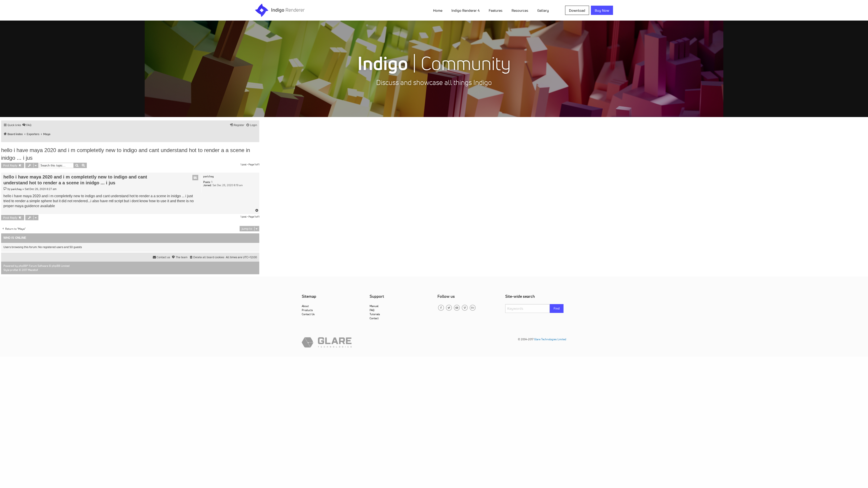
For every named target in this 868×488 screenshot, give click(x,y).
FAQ (372, 310)
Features (495, 10)
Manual (374, 306)
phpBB (23, 266)
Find (557, 308)
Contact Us (308, 314)
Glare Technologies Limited (550, 339)
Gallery (543, 10)
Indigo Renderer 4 (465, 10)
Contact (374, 318)
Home (437, 10)
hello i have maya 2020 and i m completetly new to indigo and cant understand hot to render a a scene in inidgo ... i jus (125, 154)
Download (577, 10)
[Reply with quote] (195, 177)
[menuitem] (438, 10)
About (305, 306)
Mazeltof (33, 270)
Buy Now (602, 10)
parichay (208, 176)
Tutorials (375, 314)
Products (307, 310)
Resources (520, 10)
